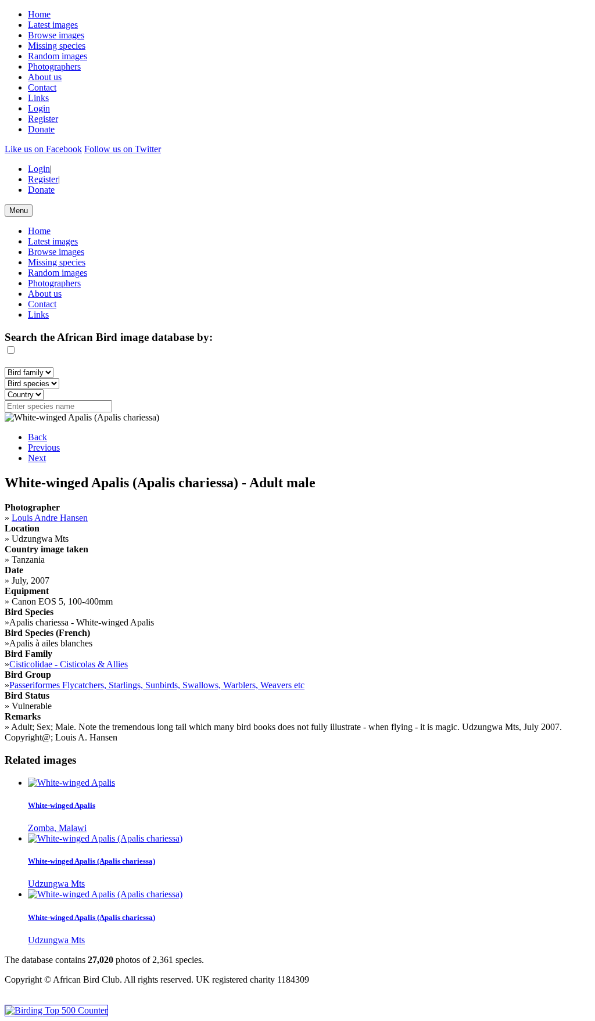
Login (39, 108)
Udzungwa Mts (56, 884)
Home (39, 14)
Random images (57, 56)
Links (38, 98)
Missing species (56, 46)
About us (45, 77)
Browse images (56, 35)
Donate (41, 129)
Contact (42, 87)
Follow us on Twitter (122, 149)
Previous (44, 447)
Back (37, 437)
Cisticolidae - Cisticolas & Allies (68, 664)
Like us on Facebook (43, 149)
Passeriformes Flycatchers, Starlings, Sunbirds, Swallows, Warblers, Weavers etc (156, 685)
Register (43, 119)
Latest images (53, 25)
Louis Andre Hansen (50, 518)
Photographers (54, 66)
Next (37, 458)
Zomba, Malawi (57, 828)
